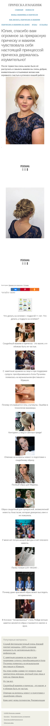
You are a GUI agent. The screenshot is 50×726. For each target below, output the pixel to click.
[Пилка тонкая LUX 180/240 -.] (25, 564)
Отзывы (43, 24)
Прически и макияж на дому (15, 24)
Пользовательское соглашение (20, 716)
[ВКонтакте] (15, 289)
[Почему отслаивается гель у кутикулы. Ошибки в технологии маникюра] (25, 401)
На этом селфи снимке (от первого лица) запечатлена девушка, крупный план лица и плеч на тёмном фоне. (24, 674)
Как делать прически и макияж (24, 19)
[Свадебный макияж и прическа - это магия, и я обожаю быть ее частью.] (25, 340)
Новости (30, 9)
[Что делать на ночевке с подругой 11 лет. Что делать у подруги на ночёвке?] (25, 312)
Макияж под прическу (16, 285)
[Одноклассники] (34, 289)
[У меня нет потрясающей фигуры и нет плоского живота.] (25, 536)
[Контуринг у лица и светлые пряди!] (25, 429)
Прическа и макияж (25, 5)
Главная (19, 9)
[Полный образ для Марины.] (25, 481)
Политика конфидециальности (13, 719)
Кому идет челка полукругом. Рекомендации (24, 700)
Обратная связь (9, 723)
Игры (34, 24)
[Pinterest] (25, 289)
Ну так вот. (8, 681)
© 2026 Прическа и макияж (12, 713)
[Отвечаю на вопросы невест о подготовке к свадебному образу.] (25, 454)
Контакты (7, 716)
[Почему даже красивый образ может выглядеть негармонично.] (25, 589)
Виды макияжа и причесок (24, 14)
